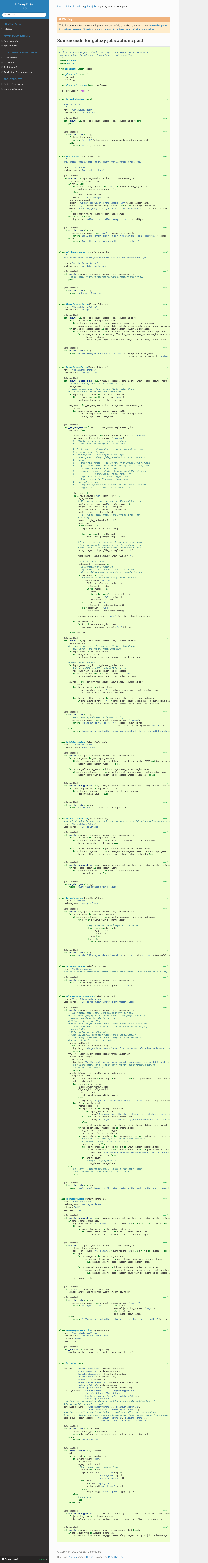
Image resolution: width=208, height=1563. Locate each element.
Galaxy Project (25, 4)
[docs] (165, 99)
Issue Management (13, 89)
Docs (60, 6)
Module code (73, 6)
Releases (8, 29)
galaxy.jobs (90, 6)
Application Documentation (18, 72)
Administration (11, 41)
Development (10, 58)
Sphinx (73, 1557)
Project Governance (13, 84)
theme (89, 1557)
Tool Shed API (11, 67)
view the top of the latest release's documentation (125, 29)
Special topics (10, 45)
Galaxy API (9, 62)
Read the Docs (116, 1557)
